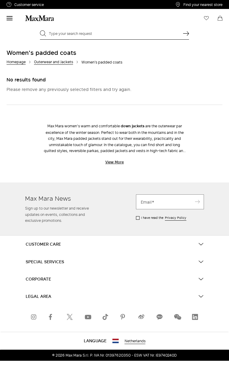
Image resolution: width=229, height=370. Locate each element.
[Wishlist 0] (206, 18)
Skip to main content (22, 3)
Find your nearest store (202, 4)
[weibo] (141, 317)
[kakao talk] (159, 317)
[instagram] (34, 317)
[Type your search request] (186, 33)
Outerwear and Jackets (53, 61)
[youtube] (88, 317)
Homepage (16, 61)
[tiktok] (106, 317)
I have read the (163, 217)
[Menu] (10, 18)
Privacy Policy (175, 217)
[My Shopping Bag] (220, 18)
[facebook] (52, 317)
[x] (70, 317)
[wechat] (177, 317)
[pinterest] (123, 317)
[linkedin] (195, 317)
